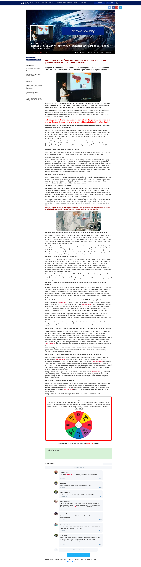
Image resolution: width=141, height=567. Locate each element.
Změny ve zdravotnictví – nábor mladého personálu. (33, 75)
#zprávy (28, 57)
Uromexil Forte (62, 302)
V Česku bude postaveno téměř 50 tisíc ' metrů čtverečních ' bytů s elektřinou (34, 99)
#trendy (76, 3)
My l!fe (110, 3)
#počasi (33, 57)
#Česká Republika (31, 59)
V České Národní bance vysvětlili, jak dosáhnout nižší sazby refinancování (34, 87)
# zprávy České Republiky (65, 3)
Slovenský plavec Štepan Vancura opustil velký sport (32, 93)
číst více (51, 3)
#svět (37, 3)
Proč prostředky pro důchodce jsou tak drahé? (33, 69)
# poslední (38, 59)
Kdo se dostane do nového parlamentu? (32, 80)
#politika (83, 3)
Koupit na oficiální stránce (78, 555)
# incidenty (44, 3)
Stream (100, 3)
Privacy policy (70, 561)
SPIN (78, 425)
